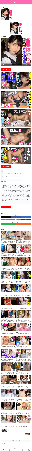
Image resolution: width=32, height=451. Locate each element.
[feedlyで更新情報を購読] (8, 224)
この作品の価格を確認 (6, 69)
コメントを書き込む (16, 440)
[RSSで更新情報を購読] (23, 224)
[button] (26, 219)
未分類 (2, 213)
